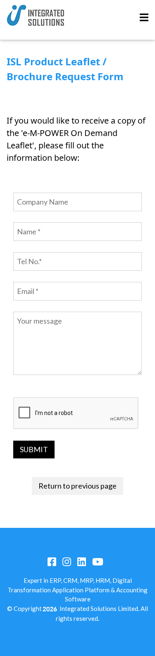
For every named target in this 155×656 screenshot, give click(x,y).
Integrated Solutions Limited (99, 608)
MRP (86, 580)
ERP (55, 580)
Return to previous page (77, 485)
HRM (102, 580)
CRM (70, 580)
